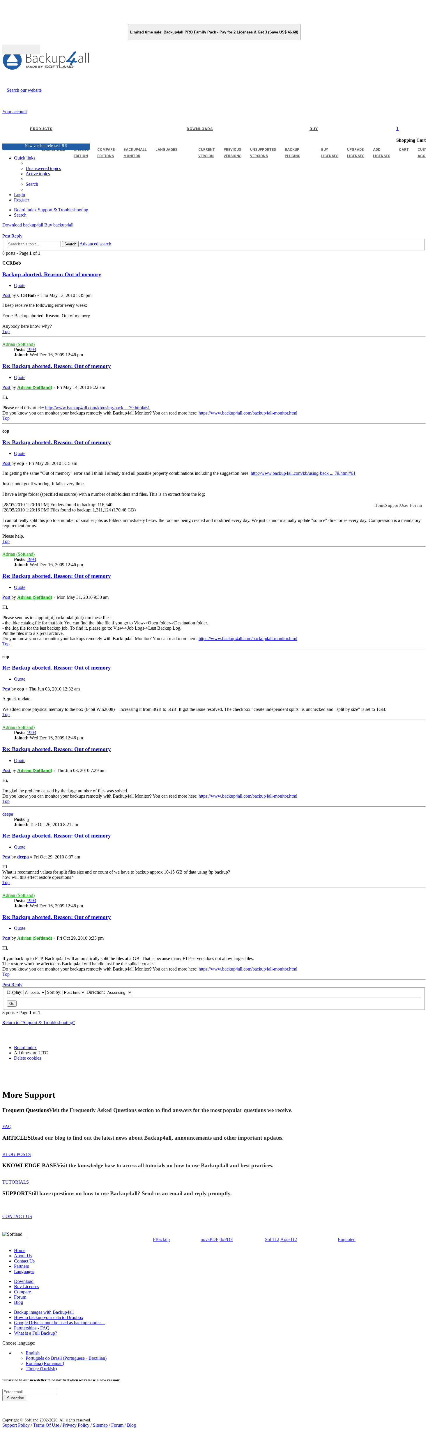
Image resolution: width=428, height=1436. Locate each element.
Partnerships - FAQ (31, 1327)
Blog (18, 1302)
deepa (7, 814)
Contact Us (24, 1260)
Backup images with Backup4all (44, 1312)
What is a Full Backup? (35, 1333)
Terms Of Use (46, 1425)
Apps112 (288, 1239)
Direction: (96, 992)
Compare (22, 1291)
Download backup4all (22, 224)
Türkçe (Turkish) (41, 1368)
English (33, 1352)
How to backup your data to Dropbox (48, 1317)
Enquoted (347, 1239)
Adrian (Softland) (18, 344)
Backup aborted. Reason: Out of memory (51, 274)
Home (19, 1250)
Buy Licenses (26, 1286)
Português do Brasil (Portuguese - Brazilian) (66, 1358)
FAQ (7, 1126)
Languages (24, 1271)
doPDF (226, 1239)
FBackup (161, 1239)
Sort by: (55, 992)
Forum (20, 1297)
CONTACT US (17, 1216)
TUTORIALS (15, 1182)
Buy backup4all (58, 224)
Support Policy (16, 1425)
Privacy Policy (77, 1425)
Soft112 (272, 1239)
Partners (21, 1266)
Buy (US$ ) (21, 49)
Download (23, 1281)
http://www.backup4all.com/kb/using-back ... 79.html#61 (97, 407)
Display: (15, 992)
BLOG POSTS (16, 1154)
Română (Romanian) (45, 1363)
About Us (23, 1255)
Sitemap (101, 1425)
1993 (31, 349)
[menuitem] (38, 173)
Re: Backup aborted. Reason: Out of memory (56, 366)
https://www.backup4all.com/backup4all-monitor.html (248, 412)
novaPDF (209, 1239)
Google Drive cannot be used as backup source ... (59, 1322)
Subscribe (14, 1398)
